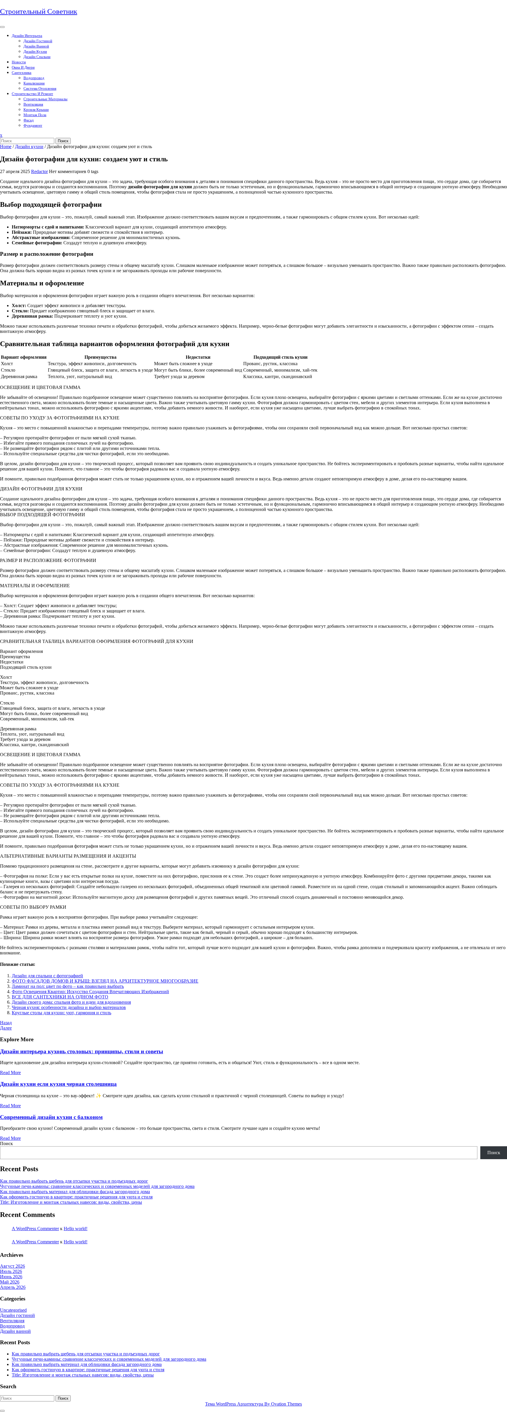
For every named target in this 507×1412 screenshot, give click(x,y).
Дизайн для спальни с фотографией (47, 975)
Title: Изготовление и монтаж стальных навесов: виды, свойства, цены (71, 1202)
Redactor (39, 171)
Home (5, 146)
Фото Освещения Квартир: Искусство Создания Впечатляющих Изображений (90, 991)
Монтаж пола (34, 115)
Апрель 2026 (13, 1287)
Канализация (34, 83)
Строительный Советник (38, 11)
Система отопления (39, 88)
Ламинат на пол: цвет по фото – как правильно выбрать (68, 986)
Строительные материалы (45, 99)
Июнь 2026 (11, 1276)
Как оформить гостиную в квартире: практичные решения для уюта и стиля (76, 1196)
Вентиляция (33, 104)
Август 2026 (12, 1266)
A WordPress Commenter (35, 1228)
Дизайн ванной (36, 46)
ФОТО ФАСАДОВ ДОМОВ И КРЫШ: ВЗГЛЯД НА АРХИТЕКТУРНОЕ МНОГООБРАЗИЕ (105, 980)
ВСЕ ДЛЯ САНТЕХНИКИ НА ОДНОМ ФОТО (60, 996)
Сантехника (21, 72)
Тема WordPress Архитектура (253, 1403)
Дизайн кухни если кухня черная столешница (58, 1084)
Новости (19, 62)
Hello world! (75, 1228)
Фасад (28, 120)
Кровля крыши (36, 109)
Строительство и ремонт (32, 94)
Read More (10, 1072)
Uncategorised (13, 1310)
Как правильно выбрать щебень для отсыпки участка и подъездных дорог (74, 1181)
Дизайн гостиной (37, 41)
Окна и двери (23, 67)
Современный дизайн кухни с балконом (51, 1117)
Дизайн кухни (35, 51)
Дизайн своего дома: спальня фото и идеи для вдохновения (71, 1002)
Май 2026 (9, 1281)
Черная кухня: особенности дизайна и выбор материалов (69, 1007)
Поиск (63, 141)
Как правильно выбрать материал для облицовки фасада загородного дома (75, 1191)
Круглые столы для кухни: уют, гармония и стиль (61, 1012)
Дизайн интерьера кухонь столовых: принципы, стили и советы (81, 1051)
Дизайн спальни (36, 57)
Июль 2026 (11, 1271)
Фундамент (32, 125)
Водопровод (33, 78)
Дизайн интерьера (27, 35)
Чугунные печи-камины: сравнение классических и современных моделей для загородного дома (97, 1186)
